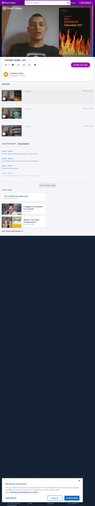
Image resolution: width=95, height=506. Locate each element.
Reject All (54, 498)
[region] (42, 490)
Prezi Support (73, 503)
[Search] (67, 3)
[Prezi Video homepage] (8, 2)
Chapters (6, 84)
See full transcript (47, 185)
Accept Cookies (72, 498)
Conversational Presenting (14, 504)
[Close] (79, 480)
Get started (86, 3)
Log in (73, 3)
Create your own (80, 65)
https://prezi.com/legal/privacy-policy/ (24, 492)
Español (51, 503)
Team (30, 503)
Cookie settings (10, 498)
